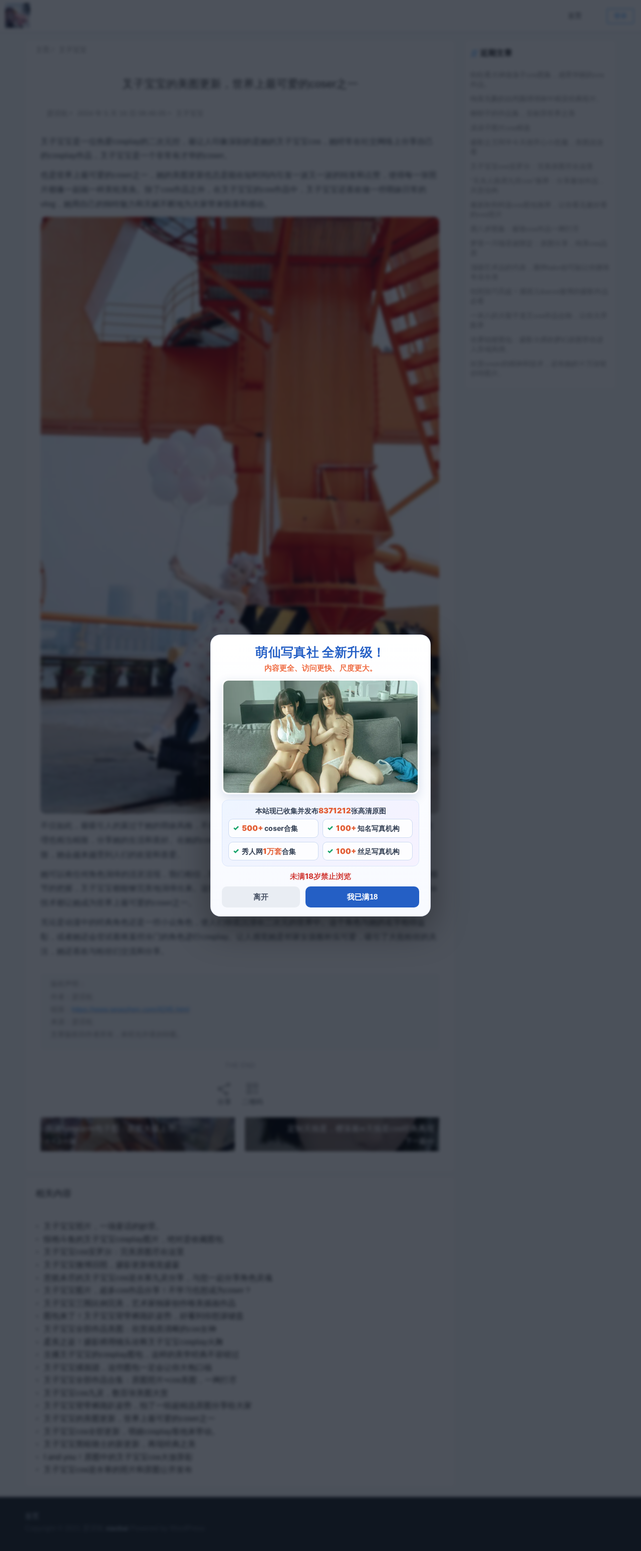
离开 (260, 896)
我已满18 (362, 896)
